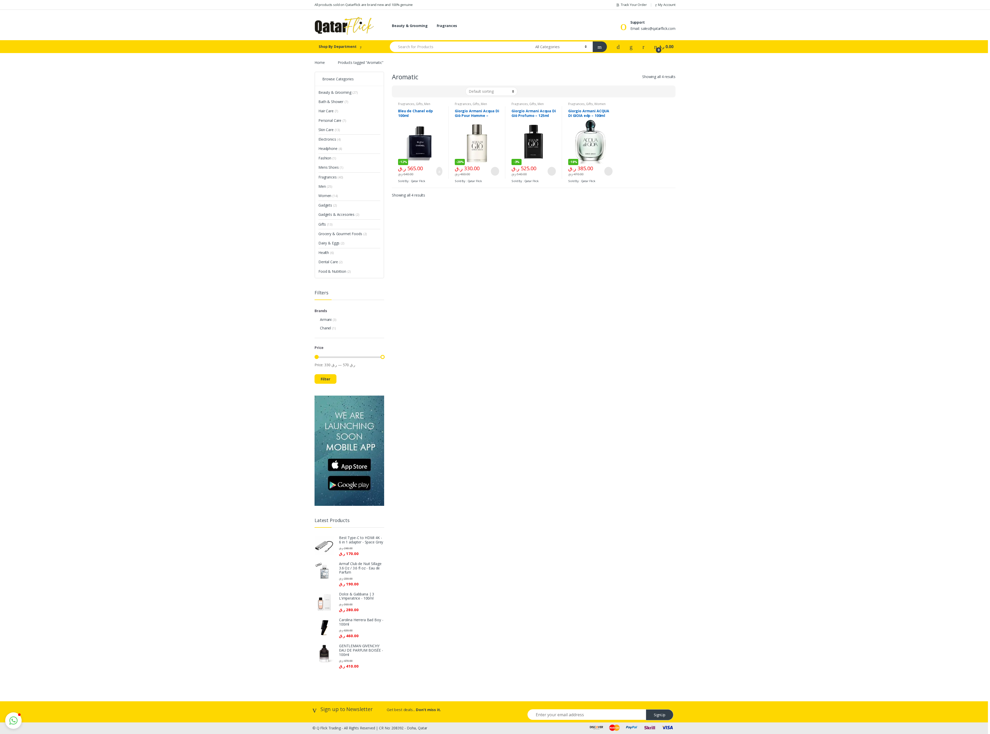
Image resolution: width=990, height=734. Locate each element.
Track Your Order (634, 4)
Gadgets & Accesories (338, 214)
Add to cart (437, 171)
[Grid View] (399, 91)
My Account (666, 4)
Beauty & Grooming (410, 25)
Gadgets (327, 205)
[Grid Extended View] (406, 91)
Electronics (329, 139)
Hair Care (328, 110)
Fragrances (447, 25)
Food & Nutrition (334, 271)
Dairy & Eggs (331, 243)
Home (320, 62)
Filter (325, 379)
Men (427, 104)
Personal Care (332, 120)
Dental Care (330, 261)
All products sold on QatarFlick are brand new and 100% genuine (364, 4)
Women (599, 104)
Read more (494, 171)
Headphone (330, 148)
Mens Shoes (330, 167)
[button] (13, 720)
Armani (326, 319)
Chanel (325, 328)
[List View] (414, 91)
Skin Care (329, 129)
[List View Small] (421, 91)
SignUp (659, 714)
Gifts (419, 104)
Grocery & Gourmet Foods (342, 233)
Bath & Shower (333, 101)
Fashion (327, 158)
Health (326, 252)
